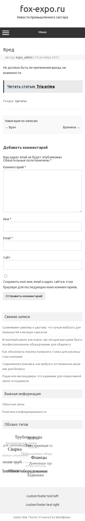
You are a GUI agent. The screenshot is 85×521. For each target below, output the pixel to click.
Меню (43, 32)
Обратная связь (13, 404)
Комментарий (14, 167)
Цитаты (21, 101)
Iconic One (20, 517)
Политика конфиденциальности (24, 411)
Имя (7, 219)
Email (8, 238)
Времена (71, 127)
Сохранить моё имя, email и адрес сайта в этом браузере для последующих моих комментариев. (40, 284)
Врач (10, 127)
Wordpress (63, 517)
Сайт (6, 257)
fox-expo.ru (42, 8)
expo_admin (24, 57)
